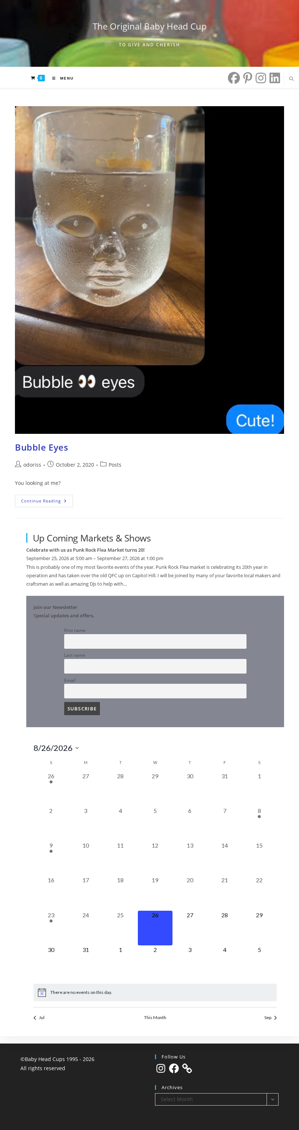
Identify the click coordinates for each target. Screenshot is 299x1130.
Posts (115, 464)
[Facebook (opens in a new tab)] (232, 78)
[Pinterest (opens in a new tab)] (246, 78)
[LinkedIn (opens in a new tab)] (273, 78)
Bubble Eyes (42, 447)
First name (75, 630)
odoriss (32, 464)
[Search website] (291, 79)
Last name (74, 655)
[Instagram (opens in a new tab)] (259, 78)
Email (69, 680)
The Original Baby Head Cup (150, 26)
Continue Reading (47, 502)
